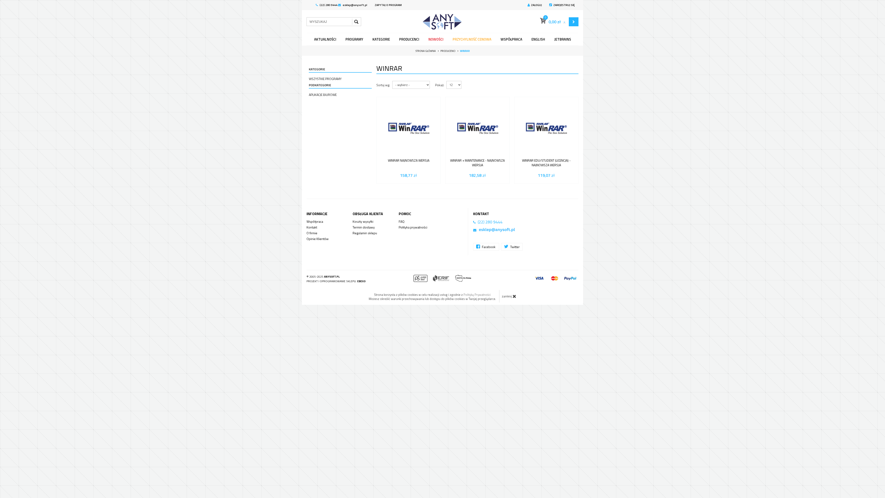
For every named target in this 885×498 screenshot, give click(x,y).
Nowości (435, 39)
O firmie (312, 233)
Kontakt (312, 227)
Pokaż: (439, 85)
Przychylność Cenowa (472, 39)
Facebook (488, 246)
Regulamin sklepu (365, 233)
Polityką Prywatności (477, 294)
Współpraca (511, 39)
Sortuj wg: (383, 85)
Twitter (515, 246)
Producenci (409, 39)
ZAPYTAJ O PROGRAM (388, 5)
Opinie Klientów (318, 238)
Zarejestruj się (564, 5)
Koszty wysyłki (363, 221)
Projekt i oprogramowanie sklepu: (336, 281)
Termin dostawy (364, 227)
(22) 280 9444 (328, 5)
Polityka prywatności (413, 227)
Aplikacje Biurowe (323, 94)
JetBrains (562, 39)
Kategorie (381, 39)
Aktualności (325, 39)
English (538, 39)
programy (354, 39)
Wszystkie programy (325, 78)
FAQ (401, 221)
